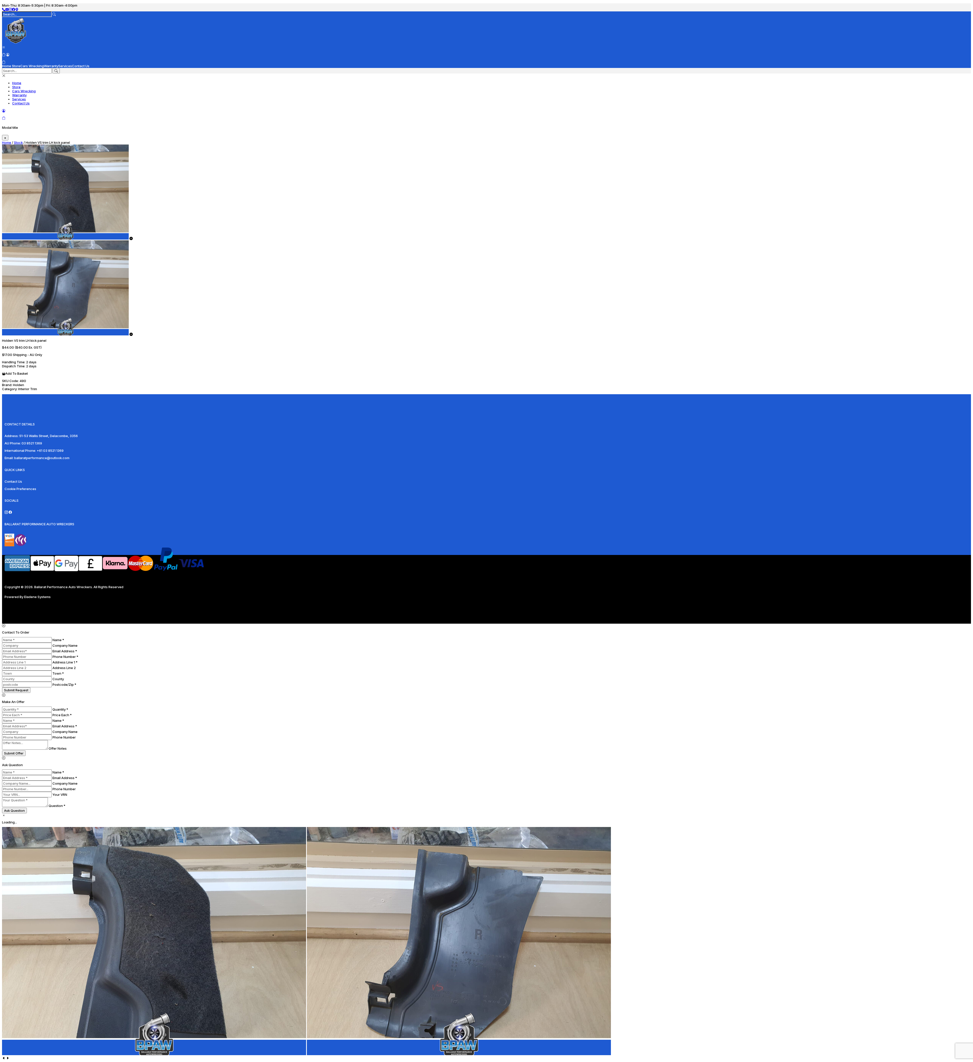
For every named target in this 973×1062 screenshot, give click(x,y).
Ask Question (14, 810)
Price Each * (62, 715)
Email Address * (64, 651)
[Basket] (3, 62)
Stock (18, 142)
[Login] (7, 54)
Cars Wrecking (32, 66)
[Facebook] (13, 9)
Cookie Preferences (20, 489)
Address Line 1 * (65, 662)
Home (6, 66)
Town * (58, 673)
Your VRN (59, 795)
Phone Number (64, 737)
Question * (57, 806)
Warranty (51, 66)
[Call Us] (3, 9)
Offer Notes (58, 748)
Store (16, 66)
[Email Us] (7, 9)
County (58, 679)
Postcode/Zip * (64, 684)
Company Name (65, 645)
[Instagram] (10, 9)
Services (65, 66)
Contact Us (80, 66)
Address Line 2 (64, 668)
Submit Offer (14, 753)
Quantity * (60, 709)
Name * (58, 640)
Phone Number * (65, 657)
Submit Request (16, 690)
